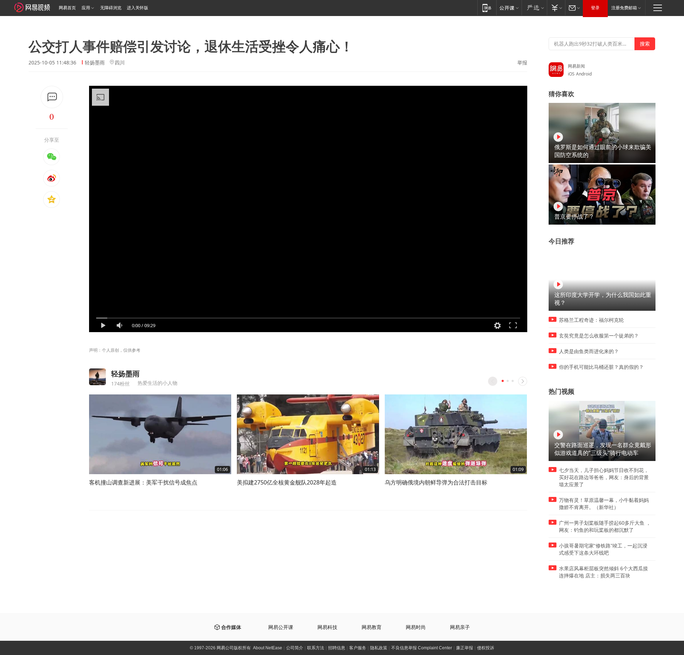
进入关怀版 (137, 7)
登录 (595, 7)
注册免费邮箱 (624, 7)
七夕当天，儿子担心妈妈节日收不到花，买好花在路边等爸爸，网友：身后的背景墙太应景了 (604, 477)
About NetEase (267, 647)
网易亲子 (460, 627)
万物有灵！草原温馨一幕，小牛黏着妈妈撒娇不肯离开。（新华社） (604, 503)
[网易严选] (534, 7)
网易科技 (327, 627)
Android (584, 74)
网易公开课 (280, 627)
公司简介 (294, 647)
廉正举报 (464, 647)
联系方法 (315, 647)
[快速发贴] (51, 97)
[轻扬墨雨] (97, 376)
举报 (522, 62)
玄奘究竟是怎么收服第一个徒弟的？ (599, 336)
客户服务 (357, 647)
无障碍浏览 (110, 7)
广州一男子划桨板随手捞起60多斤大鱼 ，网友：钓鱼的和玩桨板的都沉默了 (605, 526)
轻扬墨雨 (95, 62)
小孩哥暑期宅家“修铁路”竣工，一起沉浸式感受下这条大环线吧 (603, 549)
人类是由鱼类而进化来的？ (589, 351)
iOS (571, 74)
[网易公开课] (509, 7)
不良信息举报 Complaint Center (421, 647)
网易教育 (372, 627)
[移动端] (486, 7)
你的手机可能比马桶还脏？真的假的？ (601, 367)
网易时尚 (416, 627)
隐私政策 (378, 647)
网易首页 (67, 7)
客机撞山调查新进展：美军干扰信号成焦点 (143, 482)
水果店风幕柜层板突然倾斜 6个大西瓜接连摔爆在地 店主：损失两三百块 (603, 572)
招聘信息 (336, 647)
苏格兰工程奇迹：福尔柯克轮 (591, 320)
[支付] (556, 7)
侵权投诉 (485, 647)
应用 (86, 7)
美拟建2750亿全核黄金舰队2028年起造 (287, 482)
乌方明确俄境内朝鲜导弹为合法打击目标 (436, 482)
